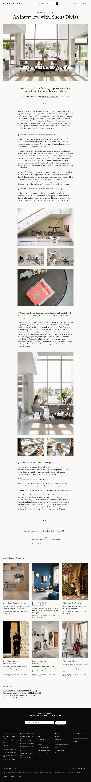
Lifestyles (40, 744)
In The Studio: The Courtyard (72, 603)
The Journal (26, 544)
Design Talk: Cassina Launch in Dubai (39, 604)
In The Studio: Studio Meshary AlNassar (10, 662)
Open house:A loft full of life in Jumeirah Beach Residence (45, 531)
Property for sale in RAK (9, 752)
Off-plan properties (43, 747)
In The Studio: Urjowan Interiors (14, 603)
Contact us (58, 739)
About (57, 736)
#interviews (56, 539)
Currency (75, 741)
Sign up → (60, 722)
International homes (43, 742)
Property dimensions (79, 733)
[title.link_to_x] (73, 768)
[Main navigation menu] (84, 3)
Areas (39, 736)
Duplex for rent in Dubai (27, 741)
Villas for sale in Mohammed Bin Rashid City (20, 690)
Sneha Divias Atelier (25, 116)
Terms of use (58, 753)
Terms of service (60, 750)
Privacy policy (59, 747)
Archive (20, 776)
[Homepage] (12, 3)
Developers (41, 739)
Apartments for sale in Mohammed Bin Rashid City (22, 693)
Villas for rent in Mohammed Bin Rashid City (20, 695)
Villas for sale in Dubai (9, 759)
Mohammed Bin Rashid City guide (16, 698)
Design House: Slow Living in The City (39, 662)
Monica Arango (23, 128)
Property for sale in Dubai (10, 749)
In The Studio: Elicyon (69, 661)
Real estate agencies (44, 750)
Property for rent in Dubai (27, 750)
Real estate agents (43, 753)
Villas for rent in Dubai (26, 758)
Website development (61, 744)
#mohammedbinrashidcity (40, 539)
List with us (75, 3)
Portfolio (12, 776)
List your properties (60, 742)
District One (55, 111)
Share (46, 104)
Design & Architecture (49, 96)
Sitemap (5, 776)
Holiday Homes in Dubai (27, 743)
